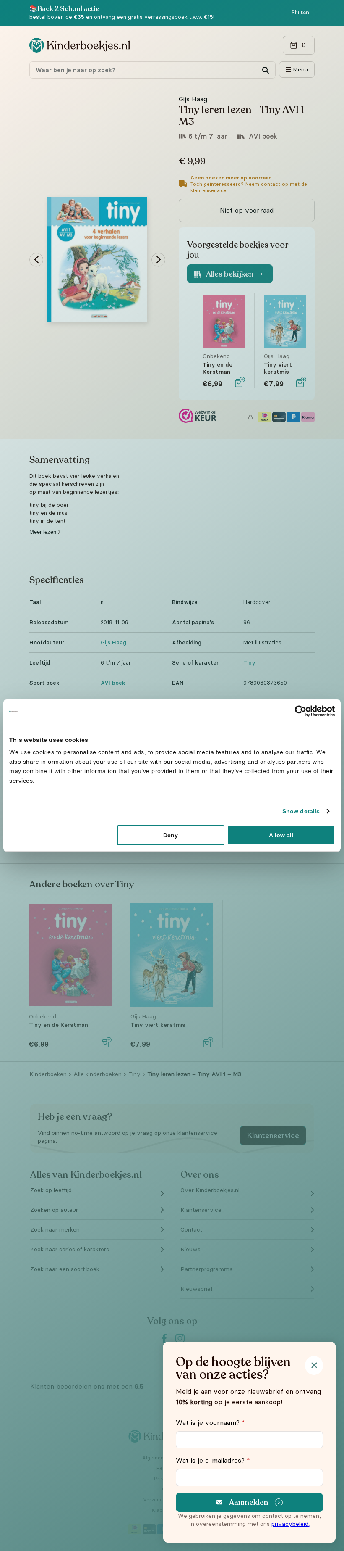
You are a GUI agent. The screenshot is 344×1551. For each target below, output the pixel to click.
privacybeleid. (290, 1523)
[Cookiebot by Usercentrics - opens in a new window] (298, 711)
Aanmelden (248, 1502)
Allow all (281, 835)
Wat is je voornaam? (210, 1422)
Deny (170, 835)
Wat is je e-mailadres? (213, 1460)
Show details (301, 811)
